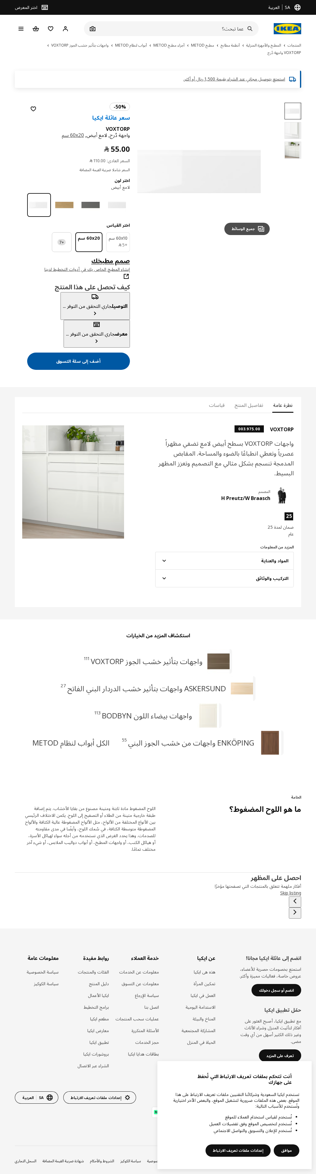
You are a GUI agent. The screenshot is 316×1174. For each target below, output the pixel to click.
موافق (286, 1150)
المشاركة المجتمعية (198, 1030)
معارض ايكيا (98, 1030)
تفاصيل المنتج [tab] (249, 405)
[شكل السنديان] (65, 205)
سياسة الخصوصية (43, 972)
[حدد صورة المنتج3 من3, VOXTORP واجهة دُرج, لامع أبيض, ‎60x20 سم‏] (293, 150)
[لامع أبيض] (39, 205)
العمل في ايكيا (203, 995)
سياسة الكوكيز (46, 983)
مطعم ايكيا (99, 1019)
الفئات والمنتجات (93, 972)
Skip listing (290, 893)
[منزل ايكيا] (286, 29)
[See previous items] (295, 901)
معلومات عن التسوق (140, 983)
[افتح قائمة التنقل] (21, 29)
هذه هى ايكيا (204, 972)
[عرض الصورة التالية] (149, 171)
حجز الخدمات (147, 1042)
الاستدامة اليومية (200, 1007)
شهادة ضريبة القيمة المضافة (63, 1161)
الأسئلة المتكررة (145, 1030)
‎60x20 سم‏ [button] (73, 135)
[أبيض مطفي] (118, 205)
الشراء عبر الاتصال (93, 1066)
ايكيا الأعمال (98, 995)
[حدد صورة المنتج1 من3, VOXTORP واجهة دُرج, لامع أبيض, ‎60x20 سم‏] (293, 111)
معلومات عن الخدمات (139, 972)
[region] (206, 171)
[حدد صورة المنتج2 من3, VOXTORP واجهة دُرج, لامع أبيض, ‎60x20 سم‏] (293, 130)
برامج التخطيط (96, 1007)
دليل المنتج (99, 983)
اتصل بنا (151, 1007)
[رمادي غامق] (91, 205)
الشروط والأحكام (102, 1161)
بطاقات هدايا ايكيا (143, 1054)
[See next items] (295, 913)
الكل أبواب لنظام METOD (71, 743)
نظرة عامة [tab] (283, 405)
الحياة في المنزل (201, 1042)
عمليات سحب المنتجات (137, 1019)
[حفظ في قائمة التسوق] (33, 109)
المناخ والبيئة (204, 1019)
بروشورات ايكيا (96, 1054)
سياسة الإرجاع (147, 995)
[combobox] (178, 28)
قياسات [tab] (217, 405)
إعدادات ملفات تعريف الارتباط (238, 1150)
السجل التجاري (25, 1161)
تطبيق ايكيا (99, 1042)
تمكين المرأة (204, 983)
